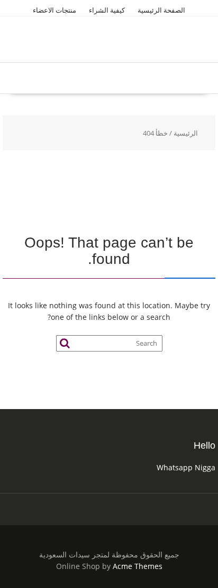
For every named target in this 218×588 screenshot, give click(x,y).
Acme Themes (137, 566)
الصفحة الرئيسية (161, 10)
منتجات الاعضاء (54, 10)
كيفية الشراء (107, 10)
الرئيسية (186, 133)
